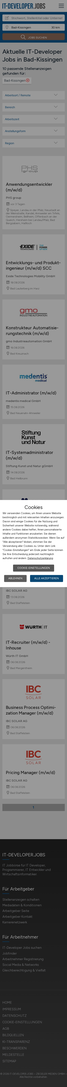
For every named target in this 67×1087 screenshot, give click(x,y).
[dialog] (33, 543)
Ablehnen (15, 578)
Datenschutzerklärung (40, 558)
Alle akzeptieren (46, 578)
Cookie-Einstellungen (33, 567)
